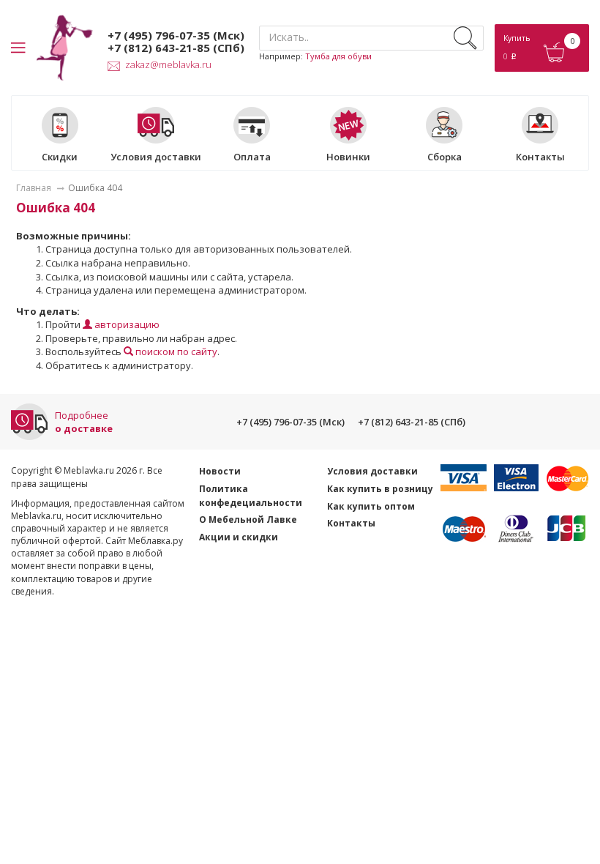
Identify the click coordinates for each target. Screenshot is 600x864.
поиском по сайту (175, 351)
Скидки (60, 156)
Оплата (252, 156)
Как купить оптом (371, 506)
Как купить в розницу (380, 489)
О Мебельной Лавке (248, 519)
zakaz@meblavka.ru (168, 64)
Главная (33, 188)
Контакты (540, 156)
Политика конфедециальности (250, 496)
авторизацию (126, 324)
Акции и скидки (238, 537)
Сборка (444, 156)
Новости (220, 471)
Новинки (348, 156)
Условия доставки (155, 156)
